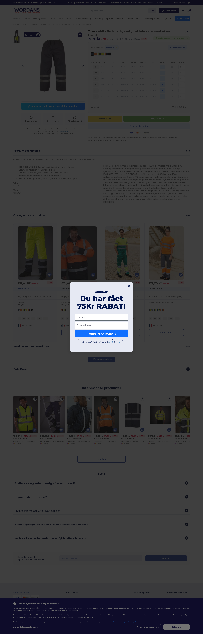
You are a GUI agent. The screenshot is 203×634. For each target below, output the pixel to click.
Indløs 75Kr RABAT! (101, 333)
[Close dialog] (129, 286)
